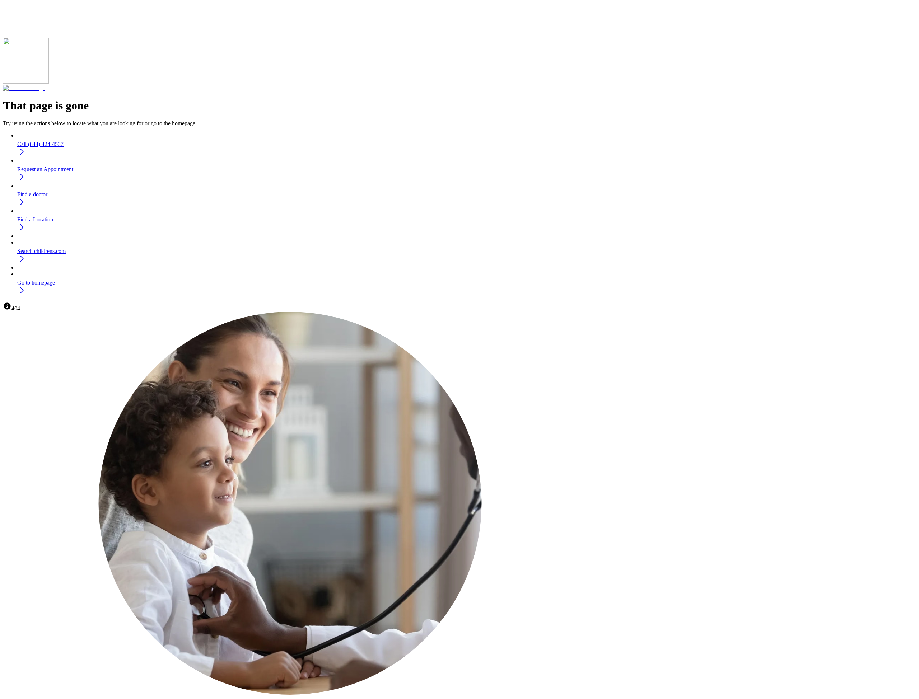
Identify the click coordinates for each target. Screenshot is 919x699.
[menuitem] (466, 145)
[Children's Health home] (24, 88)
